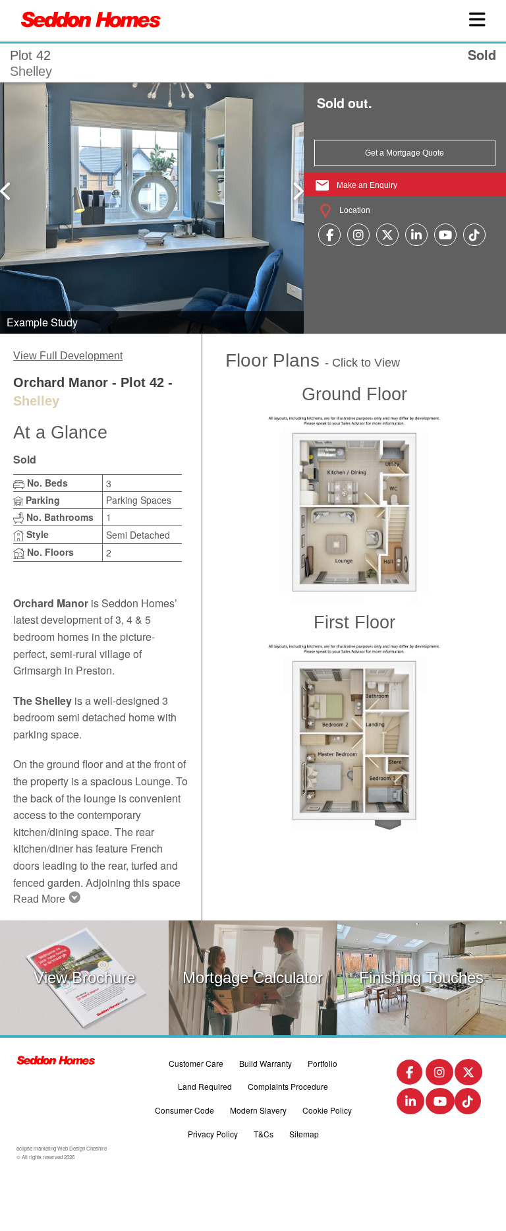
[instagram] (358, 234)
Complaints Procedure (288, 1086)
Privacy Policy (213, 1133)
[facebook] (330, 234)
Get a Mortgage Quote (404, 153)
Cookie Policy (327, 1110)
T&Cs (263, 1133)
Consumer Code (184, 1110)
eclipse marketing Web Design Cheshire (61, 1148)
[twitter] (387, 234)
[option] (152, 207)
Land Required (205, 1086)
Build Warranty (265, 1063)
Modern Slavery (258, 1110)
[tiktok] (474, 234)
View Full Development (68, 355)
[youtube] (445, 234)
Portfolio (322, 1063)
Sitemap (304, 1133)
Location (353, 210)
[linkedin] (416, 234)
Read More (39, 899)
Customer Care (196, 1063)
